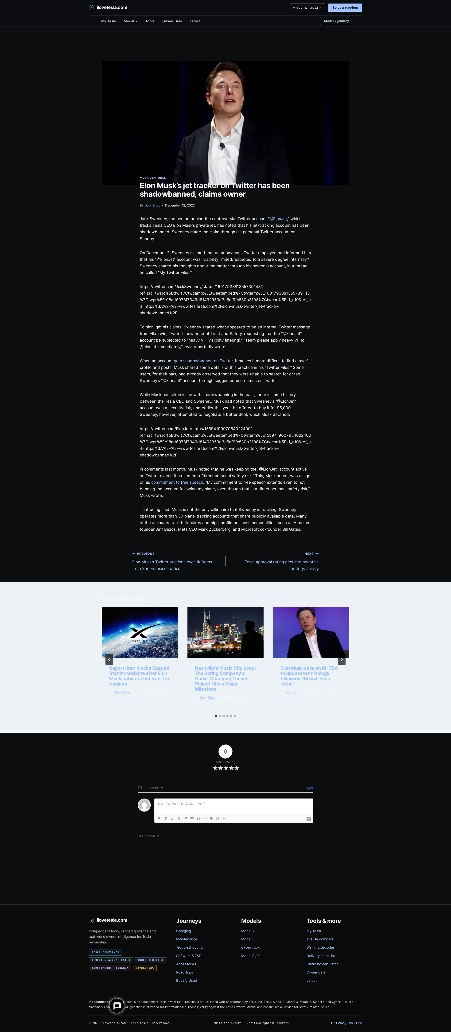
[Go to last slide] (109, 659)
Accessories (186, 964)
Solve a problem (345, 7)
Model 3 (247, 939)
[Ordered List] (185, 819)
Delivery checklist (321, 956)
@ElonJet (278, 218)
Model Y (131, 21)
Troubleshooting (189, 947)
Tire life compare (320, 939)
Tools (150, 21)
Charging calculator (322, 964)
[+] (224, 818)
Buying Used (186, 980)
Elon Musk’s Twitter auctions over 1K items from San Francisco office (172, 561)
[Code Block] (205, 819)
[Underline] (172, 819)
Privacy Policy (346, 1023)
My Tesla (108, 21)
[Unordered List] (192, 819)
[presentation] (140, 632)
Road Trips (184, 972)
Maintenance (186, 939)
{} (217, 818)
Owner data (316, 972)
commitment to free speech (177, 482)
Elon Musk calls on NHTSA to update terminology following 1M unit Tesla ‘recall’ (309, 676)
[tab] (216, 716)
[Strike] (178, 819)
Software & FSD (189, 956)
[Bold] (159, 819)
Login (308, 788)
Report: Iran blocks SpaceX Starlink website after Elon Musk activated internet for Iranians (139, 676)
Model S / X (250, 956)
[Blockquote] (198, 819)
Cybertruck (250, 947)
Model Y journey (336, 21)
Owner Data (172, 21)
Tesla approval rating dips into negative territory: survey (282, 561)
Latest (195, 21)
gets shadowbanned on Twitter (203, 360)
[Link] (211, 819)
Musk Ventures (153, 177)
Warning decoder (320, 947)
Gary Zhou (152, 205)
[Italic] (165, 819)
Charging (183, 931)
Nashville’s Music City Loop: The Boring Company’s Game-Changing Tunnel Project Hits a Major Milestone (225, 678)
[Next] (342, 659)
